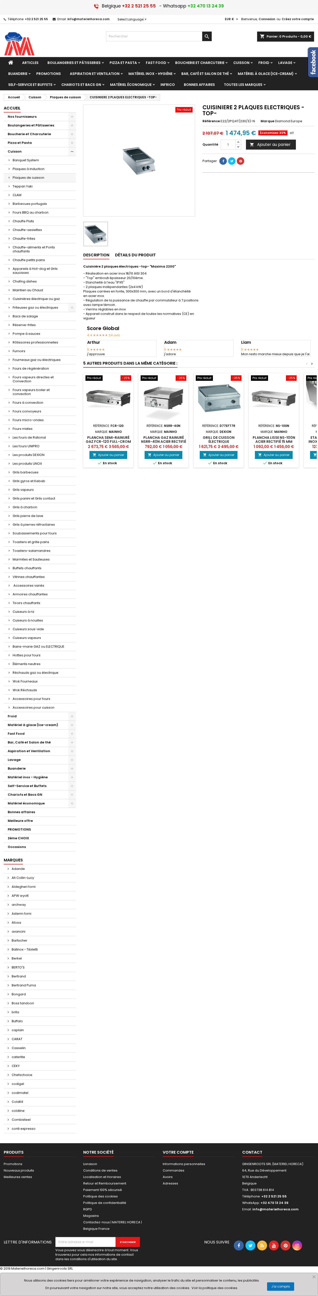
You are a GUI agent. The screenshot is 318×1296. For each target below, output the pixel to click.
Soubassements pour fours (35, 533)
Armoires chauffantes (30, 594)
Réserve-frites (24, 325)
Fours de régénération (31, 368)
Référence (211, 121)
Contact (252, 1152)
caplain (17, 1030)
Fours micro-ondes (28, 420)
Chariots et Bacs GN (25, 794)
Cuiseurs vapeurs (27, 637)
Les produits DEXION (28, 454)
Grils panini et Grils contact (34, 498)
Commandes (173, 1170)
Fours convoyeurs (27, 411)
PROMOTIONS (19, 829)
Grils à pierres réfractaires (34, 524)
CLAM (17, 195)
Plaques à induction (28, 169)
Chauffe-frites (24, 238)
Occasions (17, 847)
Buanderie (17, 768)
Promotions (13, 1164)
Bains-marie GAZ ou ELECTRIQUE (38, 646)
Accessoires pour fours (31, 698)
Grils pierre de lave (28, 515)
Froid (12, 716)
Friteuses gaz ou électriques (35, 307)
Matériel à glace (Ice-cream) (33, 725)
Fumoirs (19, 351)
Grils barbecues (26, 472)
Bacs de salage (25, 316)
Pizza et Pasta (20, 142)
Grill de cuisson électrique (219, 439)
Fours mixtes (23, 428)
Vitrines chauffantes (29, 576)
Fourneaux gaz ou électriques (37, 359)
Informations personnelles (184, 1164)
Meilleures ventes (18, 1177)
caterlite (18, 1057)
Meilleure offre (20, 820)
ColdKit (17, 1101)
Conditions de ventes (100, 1170)
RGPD (87, 1209)
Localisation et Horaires (102, 1177)
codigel (17, 1083)
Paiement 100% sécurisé (102, 1189)
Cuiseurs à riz (23, 611)
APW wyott (20, 895)
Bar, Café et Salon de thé (29, 742)
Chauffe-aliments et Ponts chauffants (34, 249)
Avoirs (168, 1177)
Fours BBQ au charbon (30, 212)
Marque (267, 121)
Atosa (16, 922)
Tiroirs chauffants (26, 603)
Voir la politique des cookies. (215, 1288)
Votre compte (178, 1152)
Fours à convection (28, 402)
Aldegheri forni (23, 886)
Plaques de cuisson (28, 177)
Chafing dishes (25, 281)
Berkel (16, 958)
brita (15, 1012)
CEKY (15, 1066)
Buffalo (17, 1021)
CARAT (16, 1039)
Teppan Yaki (23, 186)
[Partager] (223, 161)
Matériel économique (26, 803)
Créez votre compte (298, 19)
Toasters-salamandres (31, 550)
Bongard (18, 994)
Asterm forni (21, 913)
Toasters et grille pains (31, 542)
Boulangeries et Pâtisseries (31, 125)
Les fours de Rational (29, 437)
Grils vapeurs (23, 489)
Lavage (14, 759)
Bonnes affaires (21, 812)
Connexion (267, 19)
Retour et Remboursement (104, 1183)
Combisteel (21, 1119)
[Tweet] (232, 161)
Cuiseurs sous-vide (28, 629)
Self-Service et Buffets (27, 786)
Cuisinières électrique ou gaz (36, 298)
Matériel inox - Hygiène (28, 777)
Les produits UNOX (27, 463)
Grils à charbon (25, 507)
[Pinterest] (240, 161)
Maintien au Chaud (28, 290)
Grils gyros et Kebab (29, 481)
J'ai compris (280, 1286)
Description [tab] (96, 255)
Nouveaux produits (19, 1170)
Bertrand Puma (23, 985)
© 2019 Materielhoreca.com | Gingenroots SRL (36, 1268)
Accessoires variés (28, 585)
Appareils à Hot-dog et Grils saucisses (35, 270)
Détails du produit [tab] (135, 255)
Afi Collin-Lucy (22, 877)
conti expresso (23, 1128)
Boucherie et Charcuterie (29, 134)
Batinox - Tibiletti (24, 949)
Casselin (18, 1048)
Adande (18, 868)
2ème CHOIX (18, 838)
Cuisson (15, 151)
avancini (18, 931)
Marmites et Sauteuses (31, 559)
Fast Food (16, 733)
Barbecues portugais (30, 203)
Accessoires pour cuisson (33, 707)
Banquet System (26, 160)
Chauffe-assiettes (27, 229)
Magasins (91, 1215)
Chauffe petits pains (29, 260)
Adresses (170, 1183)
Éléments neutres (26, 664)
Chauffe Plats (23, 221)
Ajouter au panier (270, 144)
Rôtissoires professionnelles (35, 342)
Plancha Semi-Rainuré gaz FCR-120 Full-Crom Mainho (108, 441)
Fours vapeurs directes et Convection (33, 379)
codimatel (19, 1092)
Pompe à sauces (26, 333)
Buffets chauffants (27, 568)
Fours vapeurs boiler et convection (31, 392)
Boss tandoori (22, 1003)
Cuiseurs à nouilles (28, 620)
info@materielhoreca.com (88, 19)
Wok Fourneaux (25, 681)
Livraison (90, 1164)
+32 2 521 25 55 (36, 19)
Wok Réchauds (25, 690)
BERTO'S (18, 967)
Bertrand (18, 976)
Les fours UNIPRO (26, 446)
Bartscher (19, 940)
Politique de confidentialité (104, 1202)
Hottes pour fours (26, 655)
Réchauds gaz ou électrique (35, 672)
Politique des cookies (100, 1196)
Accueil (12, 108)
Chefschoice (21, 1074)
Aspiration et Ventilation (29, 751)
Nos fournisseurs (22, 116)
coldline (18, 1110)
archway (18, 904)
